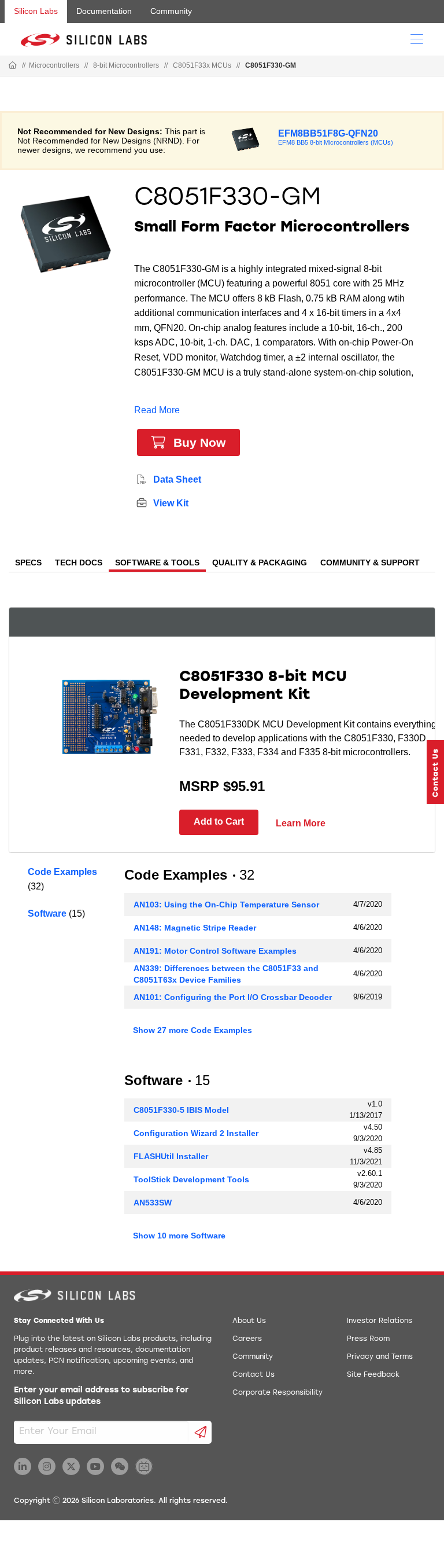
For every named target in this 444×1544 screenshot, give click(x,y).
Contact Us (253, 1375)
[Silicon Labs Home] (13, 66)
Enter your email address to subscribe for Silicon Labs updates (101, 1396)
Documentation (104, 11)
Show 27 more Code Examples (192, 1030)
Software (47, 913)
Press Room (368, 1339)
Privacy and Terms (380, 1357)
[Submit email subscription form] (200, 1432)
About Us (249, 1321)
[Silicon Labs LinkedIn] (22, 1466)
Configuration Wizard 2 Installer (196, 1133)
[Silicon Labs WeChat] (119, 1466)
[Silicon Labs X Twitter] (71, 1466)
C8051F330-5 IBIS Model (181, 1110)
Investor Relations (379, 1321)
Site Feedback (373, 1375)
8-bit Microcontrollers (126, 65)
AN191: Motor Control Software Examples (215, 950)
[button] (435, 772)
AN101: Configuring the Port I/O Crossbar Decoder (233, 997)
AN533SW (153, 1202)
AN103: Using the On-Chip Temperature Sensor (226, 904)
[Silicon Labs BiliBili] (144, 1466)
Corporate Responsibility (277, 1392)
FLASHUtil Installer (171, 1156)
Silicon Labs (36, 11)
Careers (247, 1339)
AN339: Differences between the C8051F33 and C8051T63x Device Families (226, 974)
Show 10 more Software (179, 1235)
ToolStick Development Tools (191, 1179)
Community (171, 11)
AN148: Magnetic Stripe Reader (195, 927)
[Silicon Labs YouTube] (95, 1466)
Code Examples (62, 872)
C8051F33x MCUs (202, 65)
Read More (157, 410)
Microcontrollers (54, 65)
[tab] (28, 563)
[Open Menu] (416, 38)
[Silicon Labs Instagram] (47, 1466)
